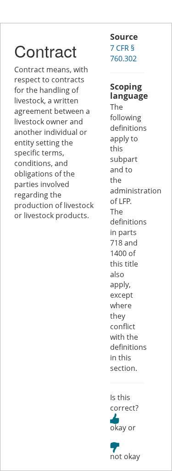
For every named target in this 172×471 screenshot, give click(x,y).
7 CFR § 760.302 (123, 53)
